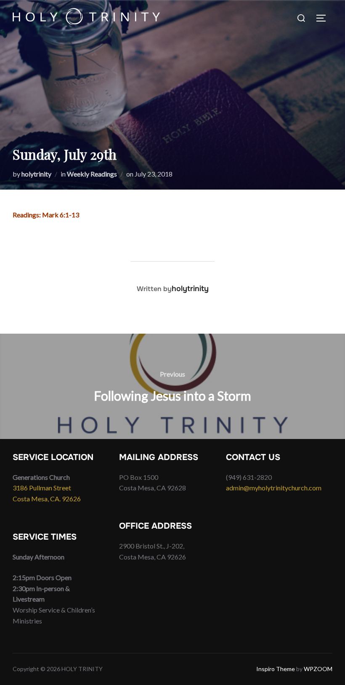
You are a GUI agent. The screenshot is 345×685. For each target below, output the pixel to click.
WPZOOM (318, 668)
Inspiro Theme (275, 668)
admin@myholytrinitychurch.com (273, 488)
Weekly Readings (92, 174)
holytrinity (36, 174)
